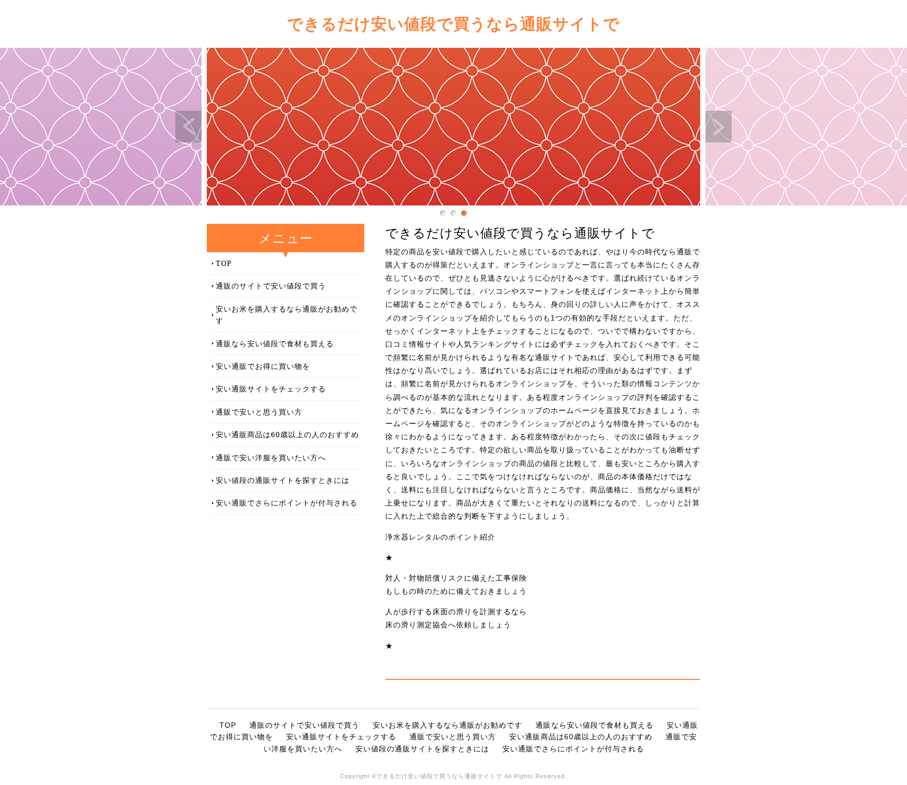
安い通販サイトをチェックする (271, 389)
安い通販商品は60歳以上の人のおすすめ (287, 434)
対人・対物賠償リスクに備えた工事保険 (456, 578)
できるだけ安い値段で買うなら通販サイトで (453, 23)
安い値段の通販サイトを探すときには (283, 480)
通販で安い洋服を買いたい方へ (271, 457)
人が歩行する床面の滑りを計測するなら (456, 611)
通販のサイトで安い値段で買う (271, 286)
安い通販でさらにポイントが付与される (286, 503)
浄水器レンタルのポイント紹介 (440, 537)
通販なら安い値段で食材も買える (275, 343)
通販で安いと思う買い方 (259, 412)
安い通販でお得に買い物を (263, 366)
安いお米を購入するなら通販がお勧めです (286, 314)
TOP (223, 263)
